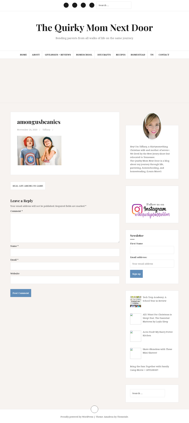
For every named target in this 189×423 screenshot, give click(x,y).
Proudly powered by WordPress (77, 416)
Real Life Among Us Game (28, 185)
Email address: (138, 257)
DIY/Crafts (104, 54)
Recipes (121, 54)
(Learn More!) (154, 171)
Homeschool (84, 54)
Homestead (138, 54)
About (36, 54)
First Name (136, 243)
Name (14, 245)
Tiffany (46, 129)
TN (151, 54)
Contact (164, 54)
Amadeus (109, 416)
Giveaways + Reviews (58, 54)
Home (23, 54)
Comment (16, 211)
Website (14, 273)
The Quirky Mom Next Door (94, 27)
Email (14, 259)
